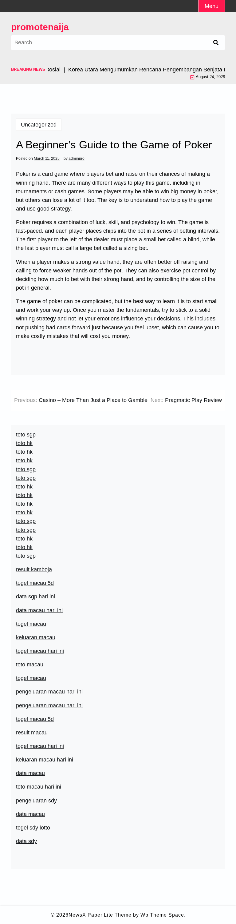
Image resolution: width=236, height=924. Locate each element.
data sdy (26, 841)
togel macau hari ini (40, 651)
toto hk (24, 547)
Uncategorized (39, 125)
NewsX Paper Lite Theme (100, 915)
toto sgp (26, 556)
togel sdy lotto (33, 828)
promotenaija (40, 27)
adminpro (77, 158)
